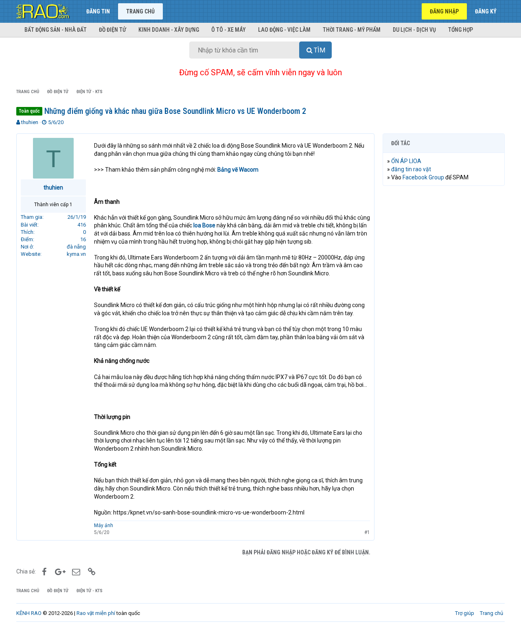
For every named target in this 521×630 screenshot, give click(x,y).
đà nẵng (76, 247)
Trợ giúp (464, 613)
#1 (367, 532)
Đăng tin (98, 11)
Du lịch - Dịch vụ (414, 29)
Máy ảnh (103, 525)
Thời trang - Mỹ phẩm (352, 29)
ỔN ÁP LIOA (406, 161)
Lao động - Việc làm (284, 29)
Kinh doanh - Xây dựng (168, 29)
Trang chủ (140, 11)
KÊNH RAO (29, 613)
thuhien (29, 122)
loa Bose (204, 225)
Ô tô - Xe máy (228, 29)
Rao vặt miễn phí (96, 613)
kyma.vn (76, 254)
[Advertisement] (444, 316)
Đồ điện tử (112, 29)
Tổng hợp (460, 29)
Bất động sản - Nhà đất (55, 29)
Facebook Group (423, 177)
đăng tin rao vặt (411, 169)
